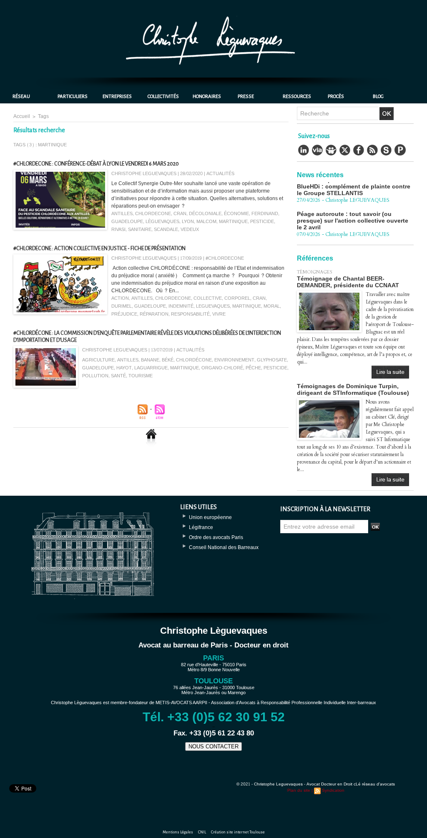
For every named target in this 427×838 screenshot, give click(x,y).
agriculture (98, 360)
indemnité (180, 306)
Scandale (166, 229)
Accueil (21, 116)
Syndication (333, 790)
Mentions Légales (178, 832)
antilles (122, 214)
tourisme (140, 376)
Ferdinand (264, 214)
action (120, 298)
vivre (219, 314)
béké (167, 360)
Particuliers (73, 96)
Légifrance (201, 527)
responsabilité (190, 314)
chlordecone (153, 214)
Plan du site (298, 790)
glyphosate (272, 360)
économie (236, 214)
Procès (336, 96)
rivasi (118, 229)
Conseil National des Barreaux (224, 547)
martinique (233, 222)
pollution (95, 376)
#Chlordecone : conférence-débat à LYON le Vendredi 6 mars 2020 (96, 164)
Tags (43, 116)
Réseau (21, 96)
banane (150, 360)
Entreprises (117, 96)
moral (272, 306)
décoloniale (205, 214)
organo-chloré (222, 368)
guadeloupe (127, 222)
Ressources (297, 96)
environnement (234, 360)
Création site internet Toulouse (238, 832)
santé (118, 376)
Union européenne (210, 517)
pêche (253, 368)
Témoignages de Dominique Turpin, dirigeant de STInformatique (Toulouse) (353, 389)
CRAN (179, 214)
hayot (124, 368)
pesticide (262, 222)
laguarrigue (151, 368)
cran (259, 298)
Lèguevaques (162, 222)
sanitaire (139, 229)
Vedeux (190, 229)
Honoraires (207, 96)
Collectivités (163, 96)
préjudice (124, 314)
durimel (121, 306)
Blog (378, 96)
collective (207, 298)
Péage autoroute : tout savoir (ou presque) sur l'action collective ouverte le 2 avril (352, 211)
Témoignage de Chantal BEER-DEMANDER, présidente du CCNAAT (348, 282)
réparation (154, 314)
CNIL (202, 832)
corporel (237, 298)
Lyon (188, 222)
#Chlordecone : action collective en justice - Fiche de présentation (99, 248)
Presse (246, 96)
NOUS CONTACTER (213, 746)
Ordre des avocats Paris (216, 537)
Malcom (206, 222)
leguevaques (213, 306)
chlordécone (194, 360)
